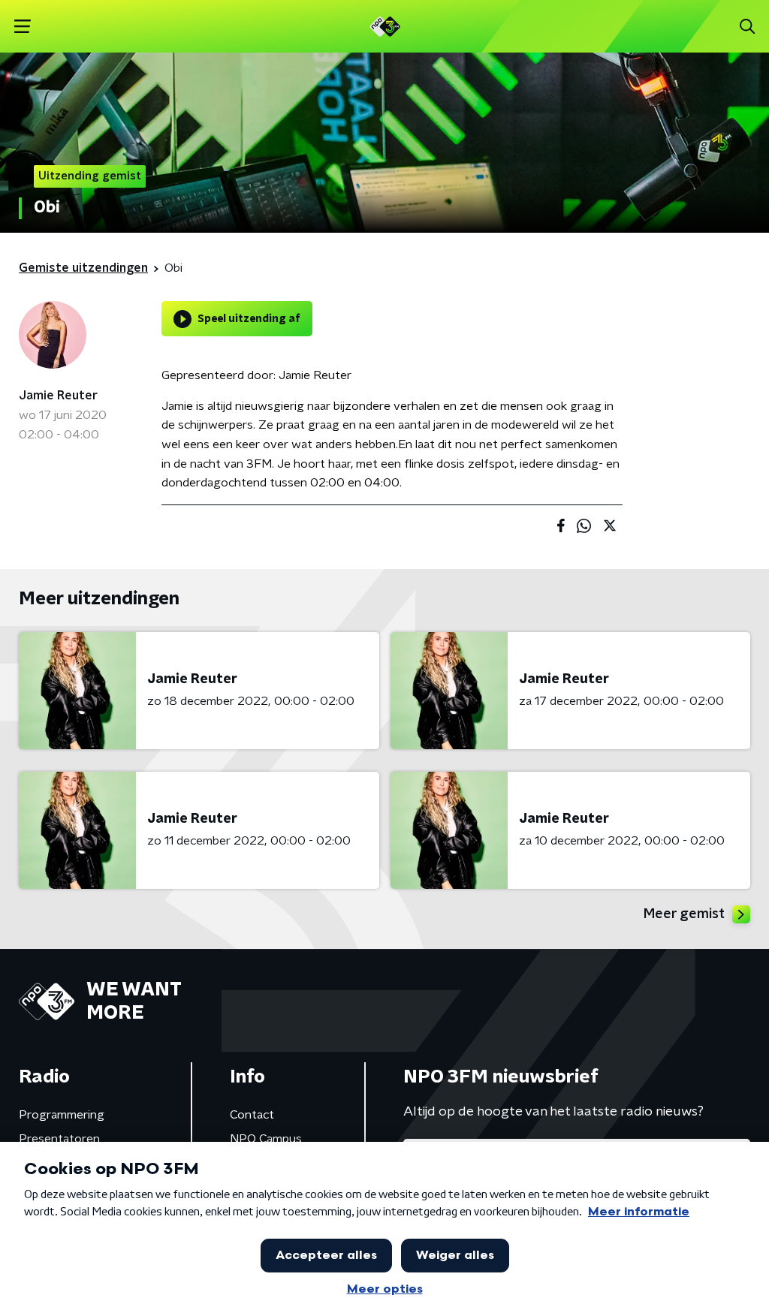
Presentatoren (59, 1139)
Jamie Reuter (58, 396)
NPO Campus (266, 1139)
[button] (22, 27)
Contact (252, 1115)
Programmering (61, 1115)
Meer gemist (684, 914)
